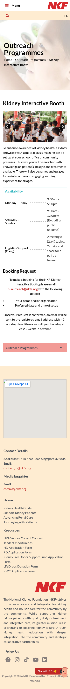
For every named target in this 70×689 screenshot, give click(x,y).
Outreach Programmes (30, 59)
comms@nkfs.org (15, 489)
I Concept (51, 676)
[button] (6, 5)
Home (8, 59)
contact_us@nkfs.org (17, 468)
